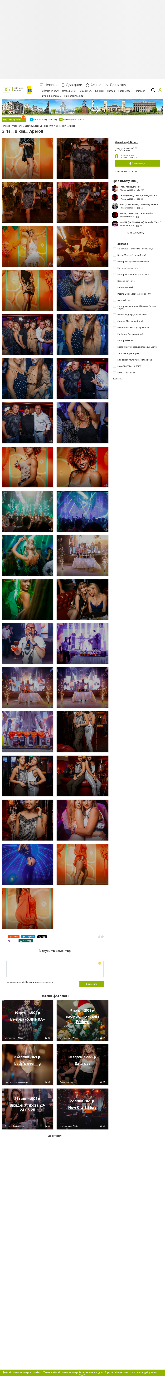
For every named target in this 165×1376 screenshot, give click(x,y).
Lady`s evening (27, 1063)
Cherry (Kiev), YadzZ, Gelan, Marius (138, 195)
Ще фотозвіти (55, 1136)
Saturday (82, 1063)
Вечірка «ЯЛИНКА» (27, 1019)
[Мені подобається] (99, 936)
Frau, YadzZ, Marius (130, 187)
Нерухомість (85, 91)
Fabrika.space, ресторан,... (16, 1082)
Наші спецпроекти (73, 96)
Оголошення (69, 91)
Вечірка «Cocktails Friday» (82, 1019)
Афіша (95, 85)
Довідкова (139, 91)
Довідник (74, 85)
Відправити (91, 984)
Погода (111, 91)
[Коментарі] (102, 936)
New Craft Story (82, 1107)
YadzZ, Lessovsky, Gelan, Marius (136, 213)
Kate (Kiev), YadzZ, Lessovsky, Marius (139, 204)
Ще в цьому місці (135, 233)
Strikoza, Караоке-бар (14, 1126)
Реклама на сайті (50, 91)
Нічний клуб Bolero (126, 142)
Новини (51, 85)
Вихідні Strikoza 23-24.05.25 (27, 1107)
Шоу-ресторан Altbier (14, 1038)
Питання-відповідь (51, 96)
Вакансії (99, 91)
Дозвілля (118, 85)
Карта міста (124, 91)
